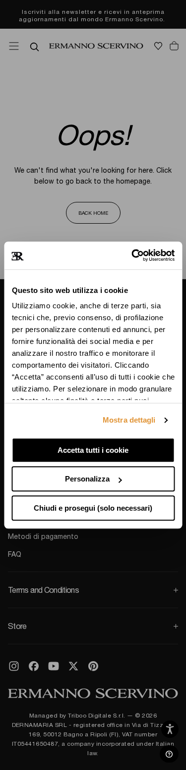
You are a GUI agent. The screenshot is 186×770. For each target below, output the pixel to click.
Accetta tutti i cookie (93, 450)
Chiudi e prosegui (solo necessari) (93, 508)
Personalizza (87, 479)
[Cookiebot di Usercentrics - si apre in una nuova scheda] (132, 255)
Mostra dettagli (129, 420)
